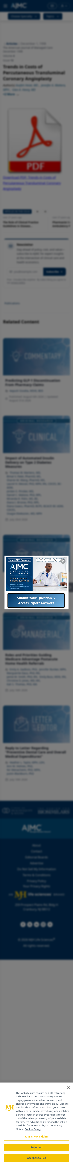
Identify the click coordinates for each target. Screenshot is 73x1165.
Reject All (36, 1147)
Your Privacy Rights (36, 1136)
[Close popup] (63, 561)
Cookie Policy (33, 1129)
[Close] (68, 1087)
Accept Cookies (36, 1158)
